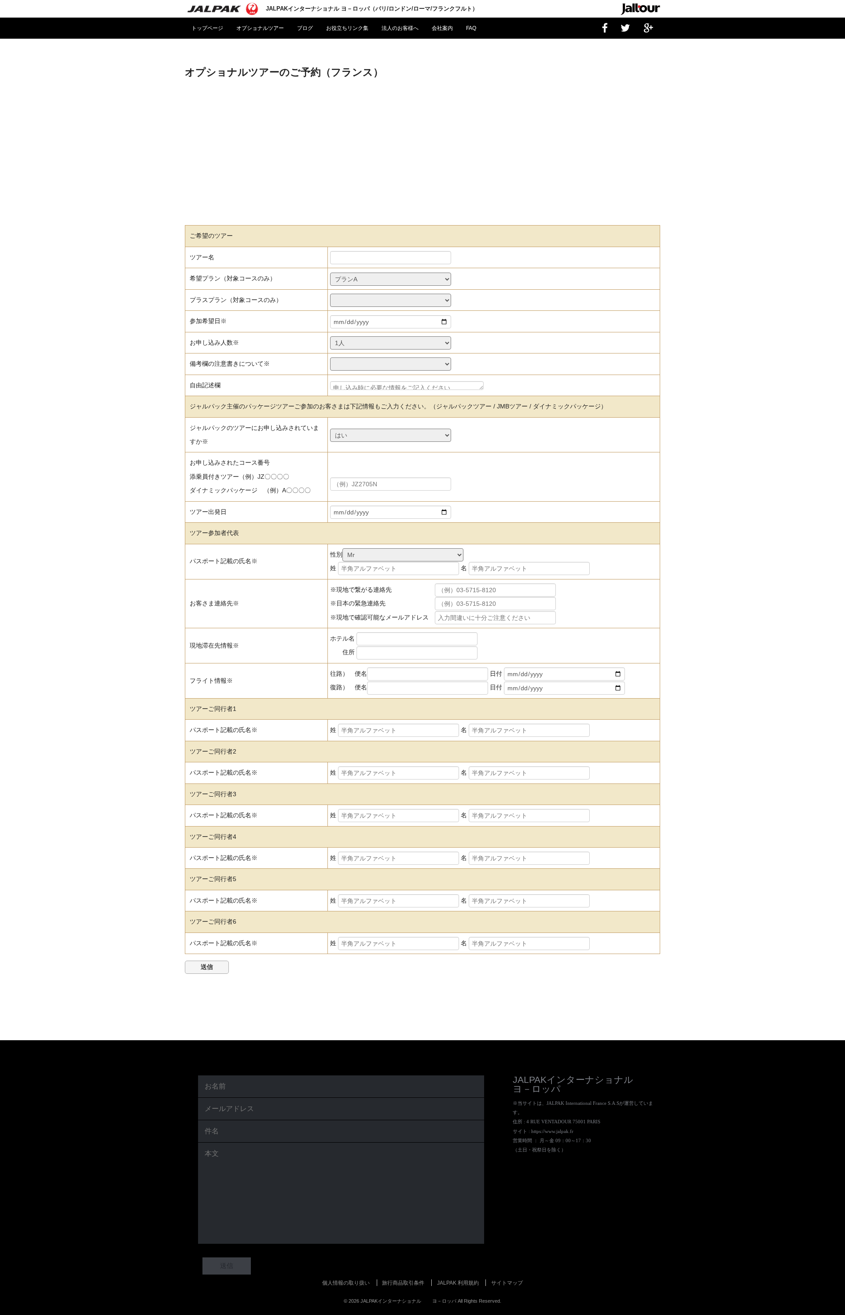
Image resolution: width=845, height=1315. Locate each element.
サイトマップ (507, 1283)
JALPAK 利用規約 (458, 1283)
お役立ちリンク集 (347, 28)
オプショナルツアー (260, 28)
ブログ (305, 28)
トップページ (207, 28)
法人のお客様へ (400, 28)
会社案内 (442, 28)
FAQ (471, 28)
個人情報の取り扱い (346, 1283)
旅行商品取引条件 (403, 1283)
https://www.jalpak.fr (552, 1131)
